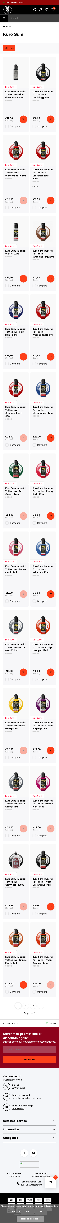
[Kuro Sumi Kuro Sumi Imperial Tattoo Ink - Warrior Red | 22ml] (43, 309)
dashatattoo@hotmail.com (26, 1098)
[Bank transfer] (38, 1200)
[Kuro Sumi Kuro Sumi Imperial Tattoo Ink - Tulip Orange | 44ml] (43, 937)
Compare (15, 126)
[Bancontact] (47, 1200)
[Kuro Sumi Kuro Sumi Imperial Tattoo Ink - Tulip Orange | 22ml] (43, 625)
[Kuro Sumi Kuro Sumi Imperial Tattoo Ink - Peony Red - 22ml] (43, 469)
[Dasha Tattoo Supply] (12, 9)
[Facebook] (24, 1153)
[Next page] (41, 1006)
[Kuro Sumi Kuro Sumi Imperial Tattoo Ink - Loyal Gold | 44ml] (16, 703)
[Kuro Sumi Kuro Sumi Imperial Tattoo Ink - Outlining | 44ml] (43, 72)
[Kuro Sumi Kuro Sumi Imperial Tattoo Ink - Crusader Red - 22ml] (43, 150)
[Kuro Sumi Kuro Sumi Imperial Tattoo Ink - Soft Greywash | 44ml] (43, 859)
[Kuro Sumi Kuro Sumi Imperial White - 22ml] (16, 231)
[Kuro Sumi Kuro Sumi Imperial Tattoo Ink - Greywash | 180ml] (16, 859)
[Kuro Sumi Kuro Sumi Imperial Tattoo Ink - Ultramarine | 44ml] (43, 387)
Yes (27, 1211)
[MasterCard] (20, 1200)
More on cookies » (30, 1219)
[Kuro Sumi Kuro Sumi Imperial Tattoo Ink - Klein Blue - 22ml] (16, 309)
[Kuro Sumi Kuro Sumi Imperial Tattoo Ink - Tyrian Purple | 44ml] (43, 703)
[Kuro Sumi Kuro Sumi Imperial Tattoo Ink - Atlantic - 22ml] (43, 547)
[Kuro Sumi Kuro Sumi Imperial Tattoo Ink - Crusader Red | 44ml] (16, 387)
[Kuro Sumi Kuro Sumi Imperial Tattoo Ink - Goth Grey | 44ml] (16, 781)
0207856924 (18, 1087)
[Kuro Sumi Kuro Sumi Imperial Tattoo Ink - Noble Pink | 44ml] (43, 781)
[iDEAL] (11, 1200)
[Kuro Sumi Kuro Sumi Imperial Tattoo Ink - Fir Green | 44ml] (16, 469)
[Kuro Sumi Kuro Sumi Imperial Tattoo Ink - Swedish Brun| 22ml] (43, 231)
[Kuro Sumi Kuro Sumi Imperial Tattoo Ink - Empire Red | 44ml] (16, 937)
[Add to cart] (23, 119)
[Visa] (29, 1200)
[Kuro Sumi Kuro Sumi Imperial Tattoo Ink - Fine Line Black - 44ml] (16, 72)
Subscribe (29, 1059)
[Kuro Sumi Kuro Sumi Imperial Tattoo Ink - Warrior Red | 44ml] (16, 150)
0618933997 (18, 1108)
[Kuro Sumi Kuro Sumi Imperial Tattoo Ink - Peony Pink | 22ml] (16, 547)
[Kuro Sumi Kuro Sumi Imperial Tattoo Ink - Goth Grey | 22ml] (16, 625)
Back (8, 26)
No (41, 1211)
